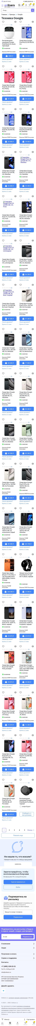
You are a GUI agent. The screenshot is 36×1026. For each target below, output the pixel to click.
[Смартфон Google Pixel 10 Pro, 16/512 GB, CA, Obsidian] (26, 251)
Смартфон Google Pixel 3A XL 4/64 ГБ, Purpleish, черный (26, 622)
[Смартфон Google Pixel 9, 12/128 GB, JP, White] (26, 703)
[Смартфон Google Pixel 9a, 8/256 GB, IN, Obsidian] (26, 120)
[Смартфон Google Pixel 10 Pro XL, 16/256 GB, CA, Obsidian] (9, 384)
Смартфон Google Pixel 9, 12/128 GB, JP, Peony (8, 713)
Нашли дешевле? (7, 59)
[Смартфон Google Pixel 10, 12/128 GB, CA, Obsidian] (26, 163)
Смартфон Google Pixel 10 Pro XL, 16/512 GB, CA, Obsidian (25, 485)
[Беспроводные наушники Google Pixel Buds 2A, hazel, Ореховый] (9, 32)
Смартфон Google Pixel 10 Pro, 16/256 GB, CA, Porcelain (8, 484)
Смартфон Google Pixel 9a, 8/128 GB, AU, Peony (8, 86)
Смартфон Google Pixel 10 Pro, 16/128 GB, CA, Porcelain (26, 305)
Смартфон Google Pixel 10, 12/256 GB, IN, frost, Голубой (8, 305)
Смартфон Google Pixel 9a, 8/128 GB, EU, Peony (25, 86)
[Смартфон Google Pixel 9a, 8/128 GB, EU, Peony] (26, 77)
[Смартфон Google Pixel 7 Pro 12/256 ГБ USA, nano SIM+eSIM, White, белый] (26, 657)
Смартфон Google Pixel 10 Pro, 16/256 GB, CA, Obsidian (8, 440)
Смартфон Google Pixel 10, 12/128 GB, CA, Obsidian (26, 172)
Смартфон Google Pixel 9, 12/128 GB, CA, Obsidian (8, 172)
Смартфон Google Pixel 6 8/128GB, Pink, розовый (8, 667)
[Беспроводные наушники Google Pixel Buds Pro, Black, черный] (26, 790)
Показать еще (18, 835)
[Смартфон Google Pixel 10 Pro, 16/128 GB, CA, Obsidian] (9, 340)
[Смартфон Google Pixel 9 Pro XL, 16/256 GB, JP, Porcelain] (9, 790)
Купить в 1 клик (6, 61)
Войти (18, 887)
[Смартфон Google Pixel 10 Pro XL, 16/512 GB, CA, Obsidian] (26, 474)
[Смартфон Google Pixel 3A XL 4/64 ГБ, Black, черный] (9, 613)
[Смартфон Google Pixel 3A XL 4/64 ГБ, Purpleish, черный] (26, 613)
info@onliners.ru (6, 972)
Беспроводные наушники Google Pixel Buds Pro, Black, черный (26, 801)
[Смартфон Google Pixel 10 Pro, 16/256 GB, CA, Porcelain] (9, 474)
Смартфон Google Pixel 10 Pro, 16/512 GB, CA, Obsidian (25, 261)
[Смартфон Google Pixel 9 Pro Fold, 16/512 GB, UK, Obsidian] (26, 519)
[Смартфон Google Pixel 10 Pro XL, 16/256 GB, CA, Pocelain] (26, 384)
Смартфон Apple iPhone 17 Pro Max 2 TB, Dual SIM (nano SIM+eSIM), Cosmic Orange (9, 576)
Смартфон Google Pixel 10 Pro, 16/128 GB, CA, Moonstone (26, 349)
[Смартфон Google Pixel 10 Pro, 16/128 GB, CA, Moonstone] (26, 340)
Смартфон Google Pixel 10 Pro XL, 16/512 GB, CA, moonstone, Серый (8, 529)
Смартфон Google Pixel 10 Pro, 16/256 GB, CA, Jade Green (26, 440)
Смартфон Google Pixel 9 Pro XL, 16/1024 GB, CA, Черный (8, 756)
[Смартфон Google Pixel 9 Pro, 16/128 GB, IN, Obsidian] (26, 207)
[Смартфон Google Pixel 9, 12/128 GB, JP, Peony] (9, 703)
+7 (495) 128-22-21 (8, 966)
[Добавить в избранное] (3, 22)
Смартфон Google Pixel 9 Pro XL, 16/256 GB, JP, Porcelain (8, 801)
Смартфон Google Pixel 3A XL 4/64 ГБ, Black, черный (8, 622)
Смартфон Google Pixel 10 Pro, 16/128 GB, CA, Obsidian (8, 349)
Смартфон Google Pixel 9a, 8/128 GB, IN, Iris (26, 42)
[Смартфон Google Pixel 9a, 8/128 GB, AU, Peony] (9, 77)
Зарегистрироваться (18, 882)
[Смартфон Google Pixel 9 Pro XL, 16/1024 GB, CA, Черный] (9, 746)
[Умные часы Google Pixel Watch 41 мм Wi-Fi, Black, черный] (26, 565)
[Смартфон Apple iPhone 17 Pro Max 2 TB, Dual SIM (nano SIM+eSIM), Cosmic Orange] (9, 565)
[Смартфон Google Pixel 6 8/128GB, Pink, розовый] (9, 657)
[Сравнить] (15, 22)
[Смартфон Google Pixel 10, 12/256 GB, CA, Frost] (9, 207)
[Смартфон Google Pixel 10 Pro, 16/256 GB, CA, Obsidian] (9, 430)
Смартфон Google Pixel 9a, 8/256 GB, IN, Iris (8, 129)
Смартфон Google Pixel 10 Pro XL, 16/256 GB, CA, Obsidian (8, 394)
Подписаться (18, 917)
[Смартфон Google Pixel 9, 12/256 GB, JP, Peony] (26, 746)
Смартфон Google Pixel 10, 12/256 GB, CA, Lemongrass (8, 261)
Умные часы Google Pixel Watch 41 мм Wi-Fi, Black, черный (26, 574)
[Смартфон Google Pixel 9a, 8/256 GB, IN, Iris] (9, 120)
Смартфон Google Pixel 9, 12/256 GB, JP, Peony (25, 755)
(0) (11, 25)
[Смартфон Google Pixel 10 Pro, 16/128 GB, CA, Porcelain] (26, 295)
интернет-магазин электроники (18, 998)
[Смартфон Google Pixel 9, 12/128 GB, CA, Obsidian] (9, 163)
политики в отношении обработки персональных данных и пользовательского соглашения (18, 1008)
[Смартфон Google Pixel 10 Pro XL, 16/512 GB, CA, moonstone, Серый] (9, 519)
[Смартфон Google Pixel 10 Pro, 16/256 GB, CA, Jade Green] (26, 430)
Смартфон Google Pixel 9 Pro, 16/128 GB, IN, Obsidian (25, 216)
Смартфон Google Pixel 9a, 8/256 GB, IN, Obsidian (25, 129)
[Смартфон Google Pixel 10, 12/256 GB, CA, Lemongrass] (9, 251)
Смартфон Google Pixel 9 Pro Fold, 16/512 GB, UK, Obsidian (25, 529)
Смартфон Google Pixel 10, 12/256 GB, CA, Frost (8, 216)
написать (18, 864)
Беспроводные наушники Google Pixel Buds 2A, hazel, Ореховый (9, 43)
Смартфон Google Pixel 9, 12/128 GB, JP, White (25, 713)
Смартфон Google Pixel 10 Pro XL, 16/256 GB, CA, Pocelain (25, 394)
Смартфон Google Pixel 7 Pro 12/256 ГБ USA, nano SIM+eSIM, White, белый (26, 667)
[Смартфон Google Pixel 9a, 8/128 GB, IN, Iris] (26, 32)
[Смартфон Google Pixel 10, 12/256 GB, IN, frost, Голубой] (9, 295)
